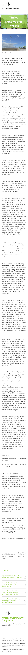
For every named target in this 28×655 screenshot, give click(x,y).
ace (8, 52)
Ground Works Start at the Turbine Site (22, 554)
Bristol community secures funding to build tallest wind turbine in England (8, 555)
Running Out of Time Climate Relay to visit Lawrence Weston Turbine (11, 600)
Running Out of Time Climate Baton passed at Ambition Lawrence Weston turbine (11, 592)
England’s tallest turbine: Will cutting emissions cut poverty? (12, 576)
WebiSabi (8, 652)
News (11, 52)
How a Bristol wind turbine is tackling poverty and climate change (10, 584)
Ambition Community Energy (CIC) (10, 8)
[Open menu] (2, 11)
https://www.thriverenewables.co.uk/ (13, 539)
